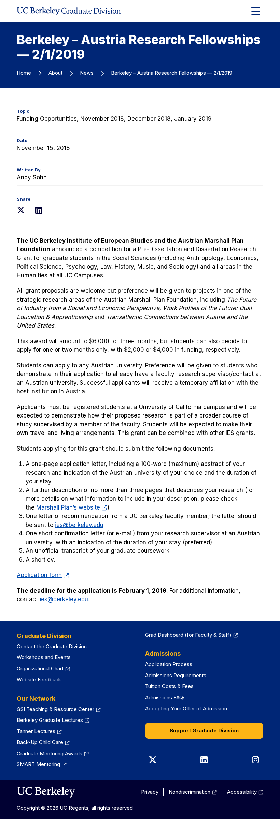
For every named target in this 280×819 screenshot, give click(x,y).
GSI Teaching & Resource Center (59, 709)
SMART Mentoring (42, 764)
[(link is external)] (46, 792)
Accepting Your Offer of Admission (186, 708)
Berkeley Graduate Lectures (53, 720)
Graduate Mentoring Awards (53, 753)
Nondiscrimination (193, 792)
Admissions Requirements (175, 675)
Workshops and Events (44, 657)
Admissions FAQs (165, 697)
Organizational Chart (43, 668)
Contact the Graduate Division (52, 646)
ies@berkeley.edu (79, 524)
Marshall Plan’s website (71, 507)
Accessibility (245, 792)
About (55, 73)
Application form (43, 575)
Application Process (168, 664)
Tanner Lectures (39, 731)
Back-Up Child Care (43, 742)
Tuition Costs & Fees (169, 686)
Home (24, 73)
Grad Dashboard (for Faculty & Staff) (191, 635)
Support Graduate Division (204, 730)
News (87, 73)
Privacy (149, 792)
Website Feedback (39, 679)
